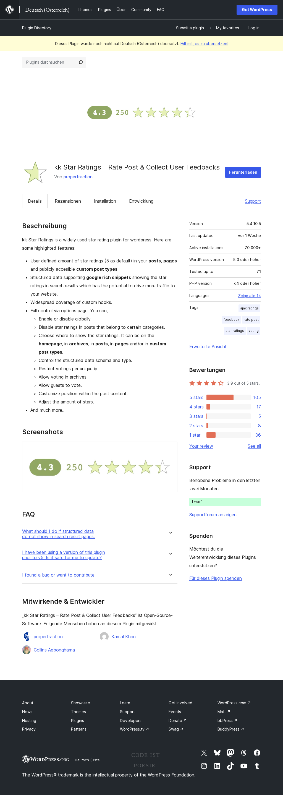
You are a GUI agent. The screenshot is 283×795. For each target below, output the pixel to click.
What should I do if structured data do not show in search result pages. (58, 534)
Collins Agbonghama (54, 650)
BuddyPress (231, 729)
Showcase (80, 702)
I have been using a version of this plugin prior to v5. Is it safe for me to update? (63, 555)
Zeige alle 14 (249, 295)
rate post (251, 319)
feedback (231, 319)
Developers (131, 720)
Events (175, 711)
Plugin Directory (36, 27)
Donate (178, 720)
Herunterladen (243, 172)
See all (254, 446)
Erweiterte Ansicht (208, 346)
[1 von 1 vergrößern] (170, 449)
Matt (224, 711)
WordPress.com (234, 702)
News (27, 711)
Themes (78, 711)
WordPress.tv (134, 729)
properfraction (78, 176)
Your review (201, 446)
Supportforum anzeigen (213, 514)
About (27, 702)
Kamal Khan (123, 636)
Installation (105, 201)
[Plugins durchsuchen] (80, 62)
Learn (125, 702)
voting (253, 331)
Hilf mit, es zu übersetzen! (204, 43)
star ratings (235, 331)
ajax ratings (249, 308)
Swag (176, 729)
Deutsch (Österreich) (93, 760)
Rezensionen (68, 201)
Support (253, 201)
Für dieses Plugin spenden (215, 578)
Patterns (79, 729)
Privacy (29, 729)
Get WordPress (257, 9)
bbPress (227, 720)
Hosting (29, 720)
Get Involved (180, 702)
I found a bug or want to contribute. (59, 575)
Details (35, 201)
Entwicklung (141, 201)
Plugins (77, 720)
